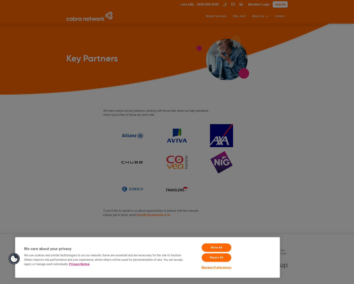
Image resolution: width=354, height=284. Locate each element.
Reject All (216, 257)
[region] (147, 257)
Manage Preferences (216, 267)
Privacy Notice (79, 264)
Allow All (216, 247)
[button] (14, 259)
